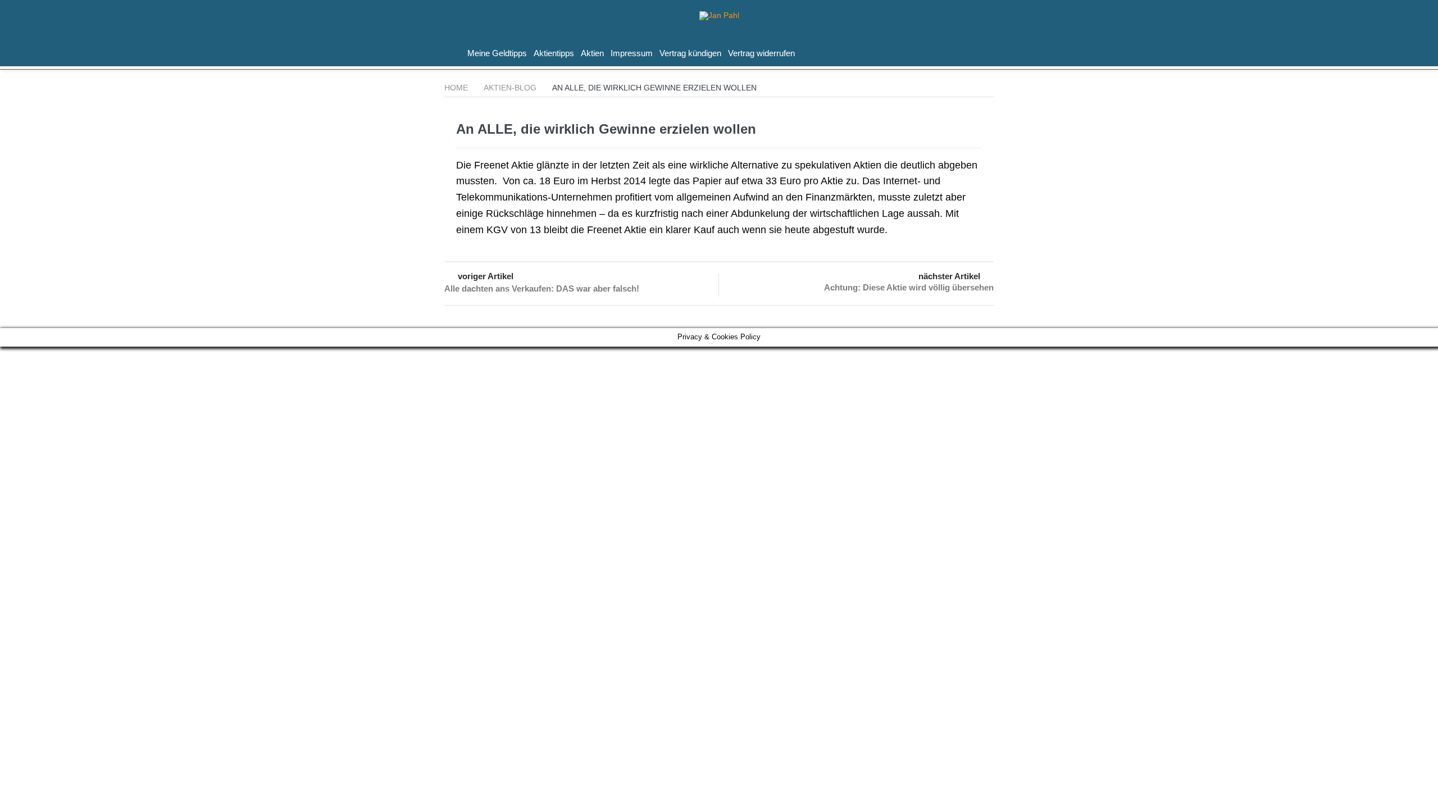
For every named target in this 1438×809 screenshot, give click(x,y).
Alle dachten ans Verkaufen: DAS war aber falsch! (541, 288)
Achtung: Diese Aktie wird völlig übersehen (909, 287)
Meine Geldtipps (497, 53)
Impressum (632, 53)
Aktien (592, 53)
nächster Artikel (949, 276)
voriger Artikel (485, 276)
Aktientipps (554, 53)
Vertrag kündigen (690, 53)
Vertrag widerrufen (761, 53)
